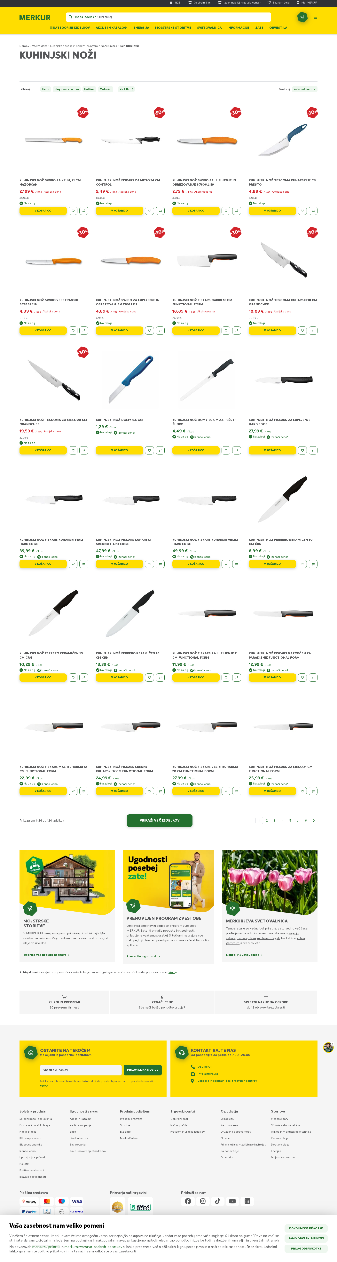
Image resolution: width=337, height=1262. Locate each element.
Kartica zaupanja (80, 1125)
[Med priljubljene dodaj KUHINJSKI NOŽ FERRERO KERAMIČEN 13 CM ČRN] (73, 677)
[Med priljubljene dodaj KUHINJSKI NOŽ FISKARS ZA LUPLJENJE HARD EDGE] (302, 450)
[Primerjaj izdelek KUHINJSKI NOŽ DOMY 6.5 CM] (160, 450)
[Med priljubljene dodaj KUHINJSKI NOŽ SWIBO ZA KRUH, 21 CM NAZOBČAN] (73, 211)
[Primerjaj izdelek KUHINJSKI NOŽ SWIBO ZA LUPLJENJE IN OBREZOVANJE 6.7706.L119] (160, 330)
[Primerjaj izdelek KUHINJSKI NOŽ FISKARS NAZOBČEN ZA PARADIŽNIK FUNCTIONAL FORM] (313, 677)
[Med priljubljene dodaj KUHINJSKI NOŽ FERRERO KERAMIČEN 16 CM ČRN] (149, 677)
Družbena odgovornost (236, 1131)
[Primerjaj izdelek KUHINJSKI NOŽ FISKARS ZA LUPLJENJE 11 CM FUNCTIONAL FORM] (236, 677)
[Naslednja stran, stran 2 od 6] (313, 820)
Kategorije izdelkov (71, 27)
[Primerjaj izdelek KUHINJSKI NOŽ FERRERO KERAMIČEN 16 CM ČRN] (160, 677)
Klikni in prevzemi (64, 1002)
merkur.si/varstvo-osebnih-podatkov (93, 1247)
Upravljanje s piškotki (33, 1157)
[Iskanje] (70, 17)
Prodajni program (131, 1119)
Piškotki (24, 1164)
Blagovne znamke (31, 1144)
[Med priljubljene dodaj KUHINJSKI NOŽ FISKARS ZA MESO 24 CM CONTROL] (149, 211)
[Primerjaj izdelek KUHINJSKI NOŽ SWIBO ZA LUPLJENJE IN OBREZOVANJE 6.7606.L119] (236, 211)
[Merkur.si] (35, 18)
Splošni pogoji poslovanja (36, 1119)
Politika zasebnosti (32, 1170)
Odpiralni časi (179, 1119)
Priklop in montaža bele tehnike (291, 1131)
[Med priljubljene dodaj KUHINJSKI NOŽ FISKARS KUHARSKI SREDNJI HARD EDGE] (149, 564)
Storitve (125, 1125)
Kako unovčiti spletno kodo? (88, 1151)
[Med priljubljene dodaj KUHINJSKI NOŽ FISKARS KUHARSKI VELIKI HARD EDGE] (226, 564)
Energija (141, 27)
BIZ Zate (125, 1131)
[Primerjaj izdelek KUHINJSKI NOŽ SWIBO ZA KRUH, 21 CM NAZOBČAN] (83, 211)
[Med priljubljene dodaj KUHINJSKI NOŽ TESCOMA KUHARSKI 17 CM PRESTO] (302, 211)
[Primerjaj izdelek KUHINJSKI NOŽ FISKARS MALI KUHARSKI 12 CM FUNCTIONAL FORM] (83, 791)
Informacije (238, 27)
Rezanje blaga (280, 1138)
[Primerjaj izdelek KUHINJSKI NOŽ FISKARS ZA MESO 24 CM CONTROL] (160, 211)
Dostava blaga (280, 1144)
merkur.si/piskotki (46, 1247)
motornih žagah (268, 938)
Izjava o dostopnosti (33, 1177)
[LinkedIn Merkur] (247, 1201)
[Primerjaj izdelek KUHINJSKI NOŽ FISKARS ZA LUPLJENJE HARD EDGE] (313, 450)
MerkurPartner (129, 1138)
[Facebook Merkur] (188, 1201)
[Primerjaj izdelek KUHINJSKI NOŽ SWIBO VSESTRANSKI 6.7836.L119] (83, 330)
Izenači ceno (162, 1002)
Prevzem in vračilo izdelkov (187, 1131)
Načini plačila (28, 1131)
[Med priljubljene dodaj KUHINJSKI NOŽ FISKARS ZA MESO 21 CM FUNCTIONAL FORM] (302, 791)
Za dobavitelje (230, 1151)
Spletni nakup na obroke (266, 1002)
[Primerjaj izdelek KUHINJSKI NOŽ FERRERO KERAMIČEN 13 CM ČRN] (83, 677)
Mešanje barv (279, 1119)
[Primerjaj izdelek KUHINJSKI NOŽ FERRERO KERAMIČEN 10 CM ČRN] (313, 564)
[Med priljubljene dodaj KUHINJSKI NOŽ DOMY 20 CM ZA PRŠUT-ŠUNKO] (226, 450)
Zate (259, 27)
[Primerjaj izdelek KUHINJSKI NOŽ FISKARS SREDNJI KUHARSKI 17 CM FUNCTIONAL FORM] (160, 791)
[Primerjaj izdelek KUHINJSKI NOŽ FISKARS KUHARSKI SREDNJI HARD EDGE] (160, 564)
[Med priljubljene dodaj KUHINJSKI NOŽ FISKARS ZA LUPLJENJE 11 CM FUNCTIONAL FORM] (226, 677)
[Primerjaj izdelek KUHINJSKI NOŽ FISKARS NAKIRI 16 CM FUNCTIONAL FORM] (236, 330)
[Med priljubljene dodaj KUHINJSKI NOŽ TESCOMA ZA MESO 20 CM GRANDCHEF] (73, 450)
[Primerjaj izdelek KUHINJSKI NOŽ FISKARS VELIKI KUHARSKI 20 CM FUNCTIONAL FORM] (236, 791)
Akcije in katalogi (112, 27)
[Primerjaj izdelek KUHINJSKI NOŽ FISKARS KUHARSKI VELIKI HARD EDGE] (236, 564)
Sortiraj (284, 89)
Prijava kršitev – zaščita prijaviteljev (243, 1144)
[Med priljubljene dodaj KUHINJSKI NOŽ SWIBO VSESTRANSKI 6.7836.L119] (73, 330)
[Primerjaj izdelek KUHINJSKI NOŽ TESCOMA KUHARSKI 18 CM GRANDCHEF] (313, 330)
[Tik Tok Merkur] (217, 1201)
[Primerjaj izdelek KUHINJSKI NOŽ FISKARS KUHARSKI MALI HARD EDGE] (83, 564)
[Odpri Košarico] (302, 17)
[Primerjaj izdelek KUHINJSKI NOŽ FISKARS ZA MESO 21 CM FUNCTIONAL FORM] (313, 791)
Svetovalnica (209, 27)
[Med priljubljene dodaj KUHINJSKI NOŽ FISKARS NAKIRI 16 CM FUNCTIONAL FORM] (226, 330)
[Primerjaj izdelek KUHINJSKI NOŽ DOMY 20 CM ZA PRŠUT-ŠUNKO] (236, 450)
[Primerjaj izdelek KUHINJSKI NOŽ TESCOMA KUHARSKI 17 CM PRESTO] (313, 211)
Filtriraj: (25, 89)
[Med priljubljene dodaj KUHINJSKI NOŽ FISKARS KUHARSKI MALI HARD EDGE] (73, 564)
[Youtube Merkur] (232, 1201)
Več (171, 972)
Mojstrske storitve (173, 27)
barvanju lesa (246, 938)
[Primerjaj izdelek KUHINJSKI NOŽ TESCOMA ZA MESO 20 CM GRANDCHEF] (83, 450)
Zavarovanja (78, 1144)
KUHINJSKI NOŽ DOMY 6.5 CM (119, 420)
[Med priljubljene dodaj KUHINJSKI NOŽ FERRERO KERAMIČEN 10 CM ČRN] (302, 564)
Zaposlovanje (229, 1125)
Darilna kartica (79, 1138)
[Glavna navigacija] (315, 17)
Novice (225, 1138)
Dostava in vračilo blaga (35, 1125)
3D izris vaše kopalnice (285, 1125)
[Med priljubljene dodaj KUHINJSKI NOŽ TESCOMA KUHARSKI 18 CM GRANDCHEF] (302, 330)
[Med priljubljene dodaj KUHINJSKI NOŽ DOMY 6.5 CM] (149, 450)
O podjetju (227, 1119)
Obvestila (278, 27)
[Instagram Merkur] (202, 1201)
